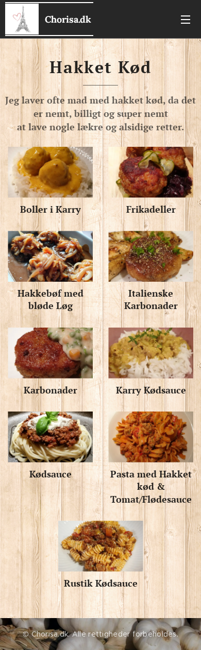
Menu (185, 19)
